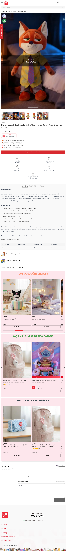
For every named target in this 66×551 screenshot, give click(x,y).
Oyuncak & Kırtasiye (5, 11)
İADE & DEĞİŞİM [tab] (36, 186)
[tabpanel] (33, 219)
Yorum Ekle (62, 466)
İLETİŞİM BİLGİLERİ (6, 541)
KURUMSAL (4, 525)
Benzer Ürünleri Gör (33, 62)
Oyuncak (14, 11)
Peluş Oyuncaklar (22, 11)
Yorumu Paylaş (59, 500)
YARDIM (3, 529)
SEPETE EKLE (17, 326)
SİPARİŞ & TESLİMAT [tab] (31, 186)
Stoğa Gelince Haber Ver (33, 152)
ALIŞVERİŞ (4, 533)
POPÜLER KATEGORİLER (8, 537)
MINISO (3, 122)
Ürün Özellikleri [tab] (41, 186)
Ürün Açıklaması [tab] (25, 186)
